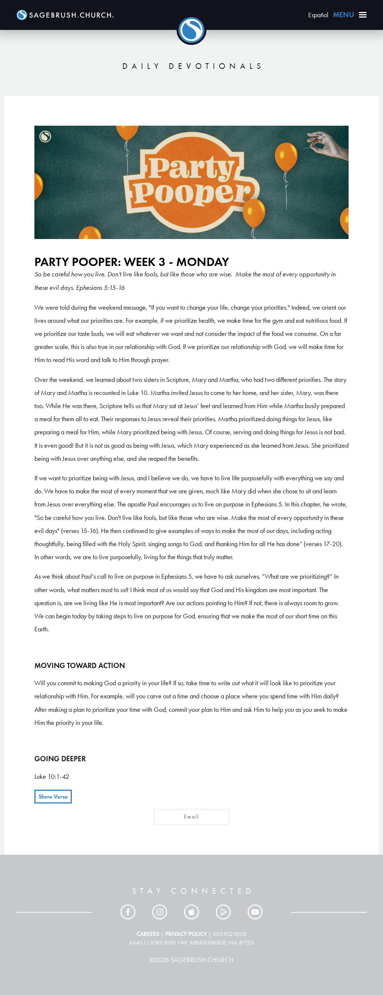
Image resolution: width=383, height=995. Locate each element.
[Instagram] (159, 911)
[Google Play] (223, 911)
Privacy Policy (186, 933)
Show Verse (53, 796)
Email (191, 817)
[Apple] (191, 911)
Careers (148, 933)
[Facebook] (127, 911)
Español (318, 15)
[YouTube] (255, 911)
